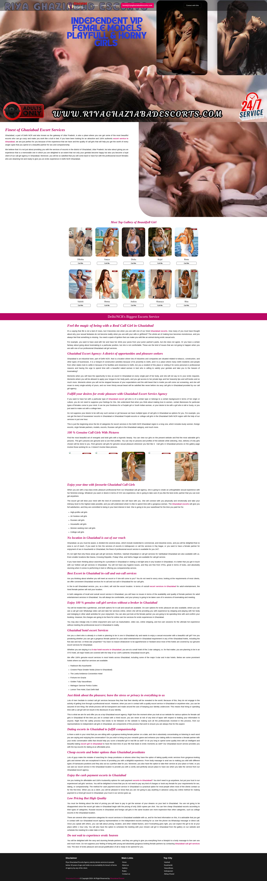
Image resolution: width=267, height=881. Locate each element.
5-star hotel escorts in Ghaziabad (106, 650)
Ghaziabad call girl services (187, 844)
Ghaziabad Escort (117, 878)
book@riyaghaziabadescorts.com (137, 5)
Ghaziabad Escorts (73, 878)
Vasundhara (168, 868)
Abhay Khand (169, 874)
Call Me (80, 263)
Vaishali (167, 862)
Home (95, 5)
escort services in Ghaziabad (163, 586)
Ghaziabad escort (116, 399)
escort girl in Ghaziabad (91, 744)
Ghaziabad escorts (159, 331)
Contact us (126, 874)
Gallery (116, 5)
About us (105, 5)
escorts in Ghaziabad (142, 780)
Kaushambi (168, 865)
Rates (124, 871)
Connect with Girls (192, 5)
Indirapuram (168, 871)
